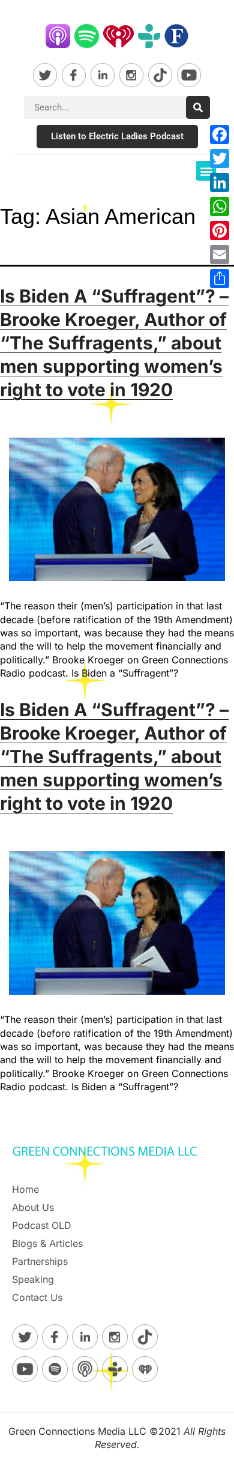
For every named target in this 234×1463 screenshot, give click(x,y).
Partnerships (40, 1261)
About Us (33, 1207)
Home (25, 1189)
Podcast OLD (41, 1225)
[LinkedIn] (220, 182)
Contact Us (37, 1297)
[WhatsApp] (220, 207)
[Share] (220, 279)
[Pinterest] (220, 231)
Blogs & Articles (47, 1243)
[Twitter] (220, 158)
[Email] (220, 255)
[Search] (198, 107)
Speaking (33, 1279)
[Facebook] (220, 134)
